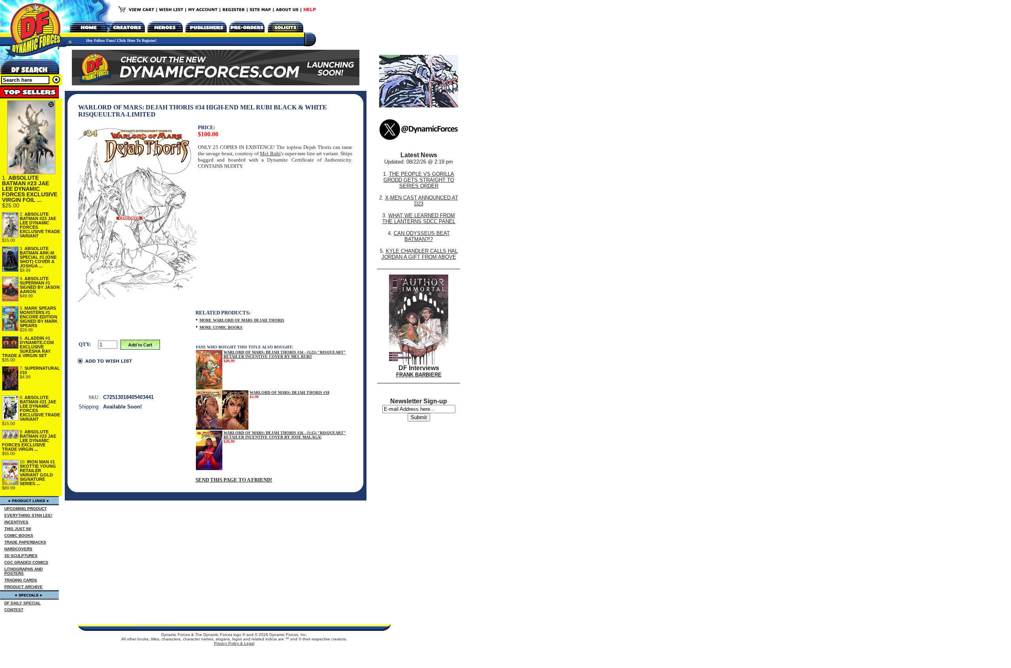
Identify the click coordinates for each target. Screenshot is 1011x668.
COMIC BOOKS (18, 535)
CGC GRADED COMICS (26, 562)
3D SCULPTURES (21, 555)
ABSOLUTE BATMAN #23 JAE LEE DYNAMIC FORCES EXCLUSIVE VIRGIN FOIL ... (29, 189)
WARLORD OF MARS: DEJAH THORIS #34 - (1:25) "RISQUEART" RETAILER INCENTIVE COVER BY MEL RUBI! (285, 354)
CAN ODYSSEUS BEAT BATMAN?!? (422, 236)
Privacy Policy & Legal (234, 643)
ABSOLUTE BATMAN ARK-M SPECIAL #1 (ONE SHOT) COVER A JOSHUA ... (38, 257)
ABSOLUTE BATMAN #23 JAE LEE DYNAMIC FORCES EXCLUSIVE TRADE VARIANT (40, 225)
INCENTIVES (16, 522)
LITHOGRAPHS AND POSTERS (23, 571)
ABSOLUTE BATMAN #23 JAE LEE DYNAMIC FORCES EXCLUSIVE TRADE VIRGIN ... (29, 440)
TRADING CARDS (20, 580)
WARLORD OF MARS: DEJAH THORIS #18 (289, 392)
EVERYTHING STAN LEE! (28, 515)
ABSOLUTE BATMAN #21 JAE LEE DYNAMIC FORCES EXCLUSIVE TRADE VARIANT (40, 408)
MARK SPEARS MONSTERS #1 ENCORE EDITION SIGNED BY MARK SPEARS (39, 317)
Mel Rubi (270, 153)
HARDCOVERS (18, 549)
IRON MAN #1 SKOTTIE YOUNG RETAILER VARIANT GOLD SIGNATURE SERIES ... (38, 472)
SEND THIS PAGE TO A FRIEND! (233, 480)
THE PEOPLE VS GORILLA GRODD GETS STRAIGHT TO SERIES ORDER (419, 180)
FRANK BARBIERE (419, 375)
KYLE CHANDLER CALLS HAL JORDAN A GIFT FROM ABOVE (419, 254)
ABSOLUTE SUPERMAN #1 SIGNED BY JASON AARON (40, 285)
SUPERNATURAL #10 (40, 370)
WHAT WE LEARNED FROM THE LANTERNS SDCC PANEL (418, 218)
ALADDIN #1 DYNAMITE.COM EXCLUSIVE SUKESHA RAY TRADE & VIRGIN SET (28, 347)
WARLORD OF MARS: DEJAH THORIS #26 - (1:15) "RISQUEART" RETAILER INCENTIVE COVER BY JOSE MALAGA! (285, 435)
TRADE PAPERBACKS (25, 542)
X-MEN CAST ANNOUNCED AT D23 (421, 201)
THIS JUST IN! (17, 529)
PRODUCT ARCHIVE (23, 587)
